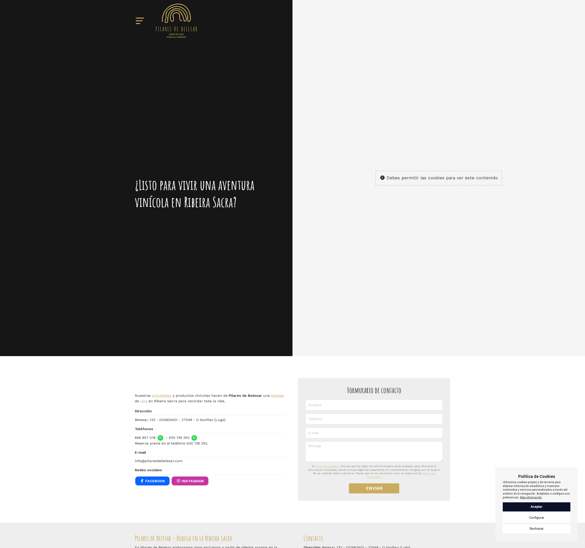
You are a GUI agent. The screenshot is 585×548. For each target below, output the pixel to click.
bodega (277, 395)
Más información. (531, 497)
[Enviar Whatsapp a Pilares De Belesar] (160, 438)
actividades (162, 395)
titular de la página (327, 466)
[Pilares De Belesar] (176, 21)
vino (143, 401)
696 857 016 (145, 437)
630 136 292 (179, 437)
